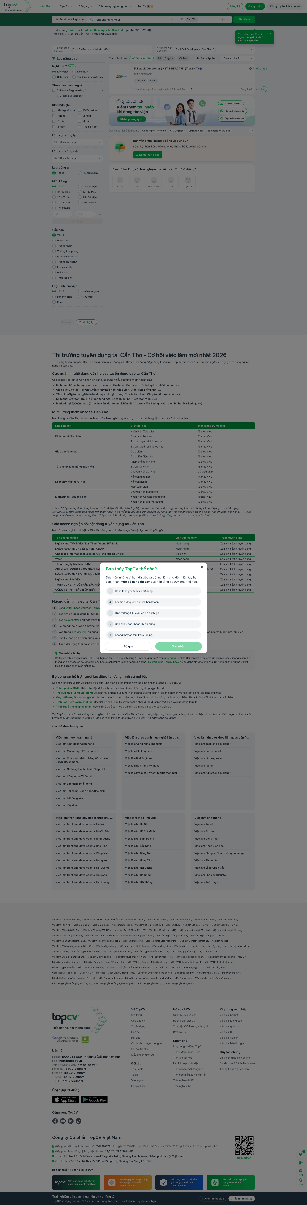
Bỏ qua (128, 646)
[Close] (202, 567)
